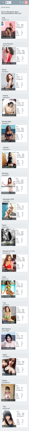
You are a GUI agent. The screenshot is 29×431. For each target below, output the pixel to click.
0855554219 (6, 305)
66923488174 (6, 357)
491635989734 (6, 382)
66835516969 (6, 408)
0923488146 (5, 72)
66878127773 (5, 20)
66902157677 (6, 46)
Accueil (3, 7)
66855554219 (6, 97)
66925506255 (6, 149)
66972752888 (5, 331)
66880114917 (5, 227)
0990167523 (5, 279)
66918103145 (6, 253)
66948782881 (6, 201)
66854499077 (5, 123)
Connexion (23, 1)
